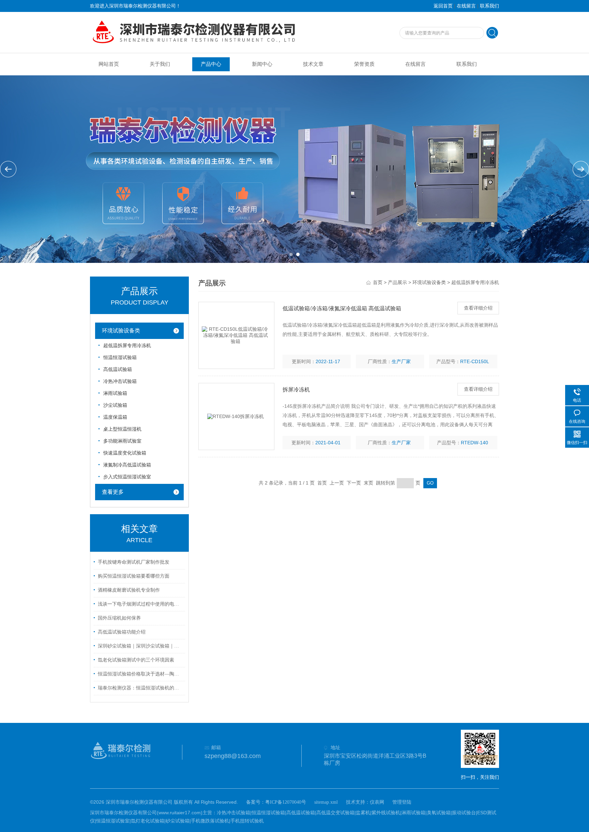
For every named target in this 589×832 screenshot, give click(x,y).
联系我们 (489, 6)
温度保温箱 (115, 417)
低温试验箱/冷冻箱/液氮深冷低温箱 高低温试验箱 (342, 308)
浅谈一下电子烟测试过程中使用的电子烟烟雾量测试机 (140, 604)
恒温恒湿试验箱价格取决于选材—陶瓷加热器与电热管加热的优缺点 (140, 674)
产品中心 (211, 64)
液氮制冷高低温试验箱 (127, 464)
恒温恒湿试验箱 (120, 357)
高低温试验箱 (117, 369)
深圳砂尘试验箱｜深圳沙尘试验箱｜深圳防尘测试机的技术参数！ (140, 646)
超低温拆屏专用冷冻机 (127, 345)
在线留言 (466, 6)
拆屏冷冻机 (296, 389)
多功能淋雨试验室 (122, 441)
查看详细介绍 (478, 308)
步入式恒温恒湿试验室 (127, 476)
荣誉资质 (364, 64)
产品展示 (397, 282)
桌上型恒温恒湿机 (122, 429)
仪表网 (377, 802)
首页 (377, 282)
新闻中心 (262, 64)
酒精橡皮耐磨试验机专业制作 (129, 590)
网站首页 (109, 64)
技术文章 (313, 64)
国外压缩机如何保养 (119, 618)
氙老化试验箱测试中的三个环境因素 (136, 660)
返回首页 (443, 6)
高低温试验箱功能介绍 (122, 632)
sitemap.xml (326, 802)
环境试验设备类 (121, 330)
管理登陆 (401, 802)
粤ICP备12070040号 (285, 802)
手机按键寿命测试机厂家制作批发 (133, 562)
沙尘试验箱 (115, 405)
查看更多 (113, 492)
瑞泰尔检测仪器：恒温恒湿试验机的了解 (140, 687)
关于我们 (160, 64)
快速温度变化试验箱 (124, 453)
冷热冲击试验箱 (120, 381)
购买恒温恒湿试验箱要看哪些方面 (133, 576)
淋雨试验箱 (115, 393)
